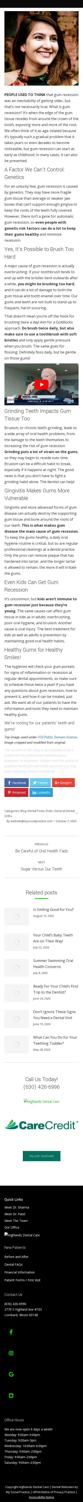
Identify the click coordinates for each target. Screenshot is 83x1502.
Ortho (8, 816)
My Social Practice (18, 1492)
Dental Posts (35, 811)
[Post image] (16, 917)
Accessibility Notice (41, 1497)
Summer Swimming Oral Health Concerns (53, 963)
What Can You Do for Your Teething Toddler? (55, 1040)
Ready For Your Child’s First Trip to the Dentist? (55, 989)
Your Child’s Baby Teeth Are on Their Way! (53, 938)
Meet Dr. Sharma (16, 1207)
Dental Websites (63, 1487)
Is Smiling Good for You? (53, 909)
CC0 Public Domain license (57, 737)
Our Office (11, 1227)
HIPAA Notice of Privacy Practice (54, 1492)
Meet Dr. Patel (14, 1214)
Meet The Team (16, 1221)
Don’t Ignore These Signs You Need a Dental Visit (54, 1014)
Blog (23, 811)
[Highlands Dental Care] (41, 1101)
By (29, 821)
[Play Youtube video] (41, 384)
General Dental (64, 811)
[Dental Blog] (11, 1395)
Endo (49, 811)
